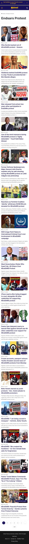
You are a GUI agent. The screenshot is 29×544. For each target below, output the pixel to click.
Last (15, 526)
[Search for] (27, 8)
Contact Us (13, 538)
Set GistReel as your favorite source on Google (13, 2)
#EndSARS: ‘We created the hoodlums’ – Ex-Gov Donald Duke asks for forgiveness (13, 449)
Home (3, 13)
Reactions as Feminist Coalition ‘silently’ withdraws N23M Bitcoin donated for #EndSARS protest (13, 204)
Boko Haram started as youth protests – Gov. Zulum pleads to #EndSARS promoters (13, 391)
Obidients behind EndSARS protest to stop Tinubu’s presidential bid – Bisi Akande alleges (14, 75)
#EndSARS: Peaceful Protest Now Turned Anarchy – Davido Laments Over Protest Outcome (14, 509)
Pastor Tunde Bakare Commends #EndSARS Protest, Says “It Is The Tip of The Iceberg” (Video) (14, 479)
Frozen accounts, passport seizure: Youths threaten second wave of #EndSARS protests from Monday (14, 361)
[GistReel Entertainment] (14, 8)
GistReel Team (20, 538)
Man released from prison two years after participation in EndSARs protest (12, 106)
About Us (7, 538)
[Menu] (2, 8)
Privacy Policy (14, 541)
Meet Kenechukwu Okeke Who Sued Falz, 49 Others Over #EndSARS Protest (12, 266)
